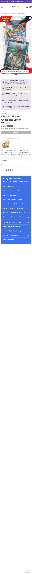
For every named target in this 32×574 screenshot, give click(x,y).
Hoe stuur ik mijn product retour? (12, 222)
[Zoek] (27, 7)
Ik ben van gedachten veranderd (12, 226)
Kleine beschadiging (8, 239)
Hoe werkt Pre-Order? (9, 186)
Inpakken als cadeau (12, 138)
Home (2, 13)
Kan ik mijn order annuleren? (11, 191)
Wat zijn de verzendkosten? (10, 195)
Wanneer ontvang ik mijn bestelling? (13, 208)
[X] (8, 170)
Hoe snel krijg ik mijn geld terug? (12, 231)
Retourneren (4, 165)
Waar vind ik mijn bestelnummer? (12, 199)
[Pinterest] (10, 170)
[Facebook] (6, 170)
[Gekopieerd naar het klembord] (15, 170)
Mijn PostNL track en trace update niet (14, 212)
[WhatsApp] (13, 170)
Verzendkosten (10, 128)
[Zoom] (30, 18)
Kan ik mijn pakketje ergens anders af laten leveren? (13, 217)
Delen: (2, 170)
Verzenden (4, 160)
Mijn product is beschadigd (11, 235)
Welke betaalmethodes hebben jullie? (13, 204)
